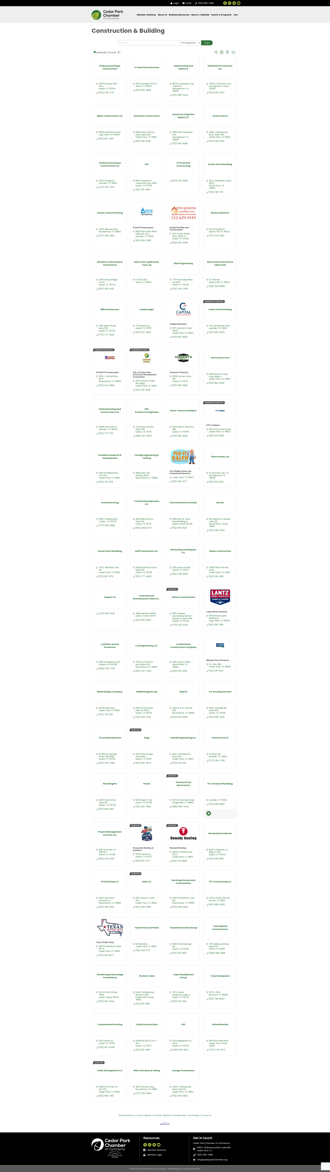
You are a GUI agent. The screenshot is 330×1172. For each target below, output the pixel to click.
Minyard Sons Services (217, 660)
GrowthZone (195, 1169)
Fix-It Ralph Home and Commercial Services (180, 472)
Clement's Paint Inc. (179, 372)
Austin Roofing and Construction (179, 228)
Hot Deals (157, 1115)
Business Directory (127, 1115)
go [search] (208, 42)
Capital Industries (178, 324)
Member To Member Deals (174, 1115)
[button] (95, 52)
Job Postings (193, 1115)
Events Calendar (144, 1115)
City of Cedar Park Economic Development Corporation (144, 374)
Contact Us (206, 1115)
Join (235, 14)
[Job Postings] (208, 814)
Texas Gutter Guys (105, 942)
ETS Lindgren (213, 425)
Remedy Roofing (178, 848)
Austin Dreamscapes (143, 227)
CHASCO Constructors (107, 372)
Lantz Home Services (216, 612)
